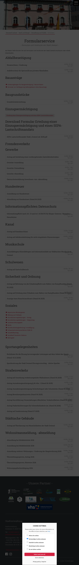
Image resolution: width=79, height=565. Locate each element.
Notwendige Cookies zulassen (37, 539)
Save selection (39, 558)
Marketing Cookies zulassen (37, 546)
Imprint (44, 561)
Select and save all (39, 554)
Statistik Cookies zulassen (36, 542)
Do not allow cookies (35, 549)
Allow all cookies (34, 535)
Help (48, 531)
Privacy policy (37, 561)
